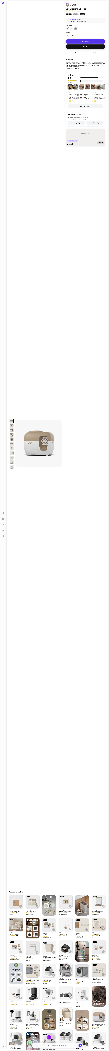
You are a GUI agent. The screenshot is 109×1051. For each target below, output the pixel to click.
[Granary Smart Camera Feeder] (16, 993)
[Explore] (3, 519)
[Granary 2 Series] (82, 994)
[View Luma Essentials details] (35, 928)
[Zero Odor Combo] (49, 925)
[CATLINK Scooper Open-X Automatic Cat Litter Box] (33, 1016)
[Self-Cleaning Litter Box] (16, 1039)
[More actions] (104, 5)
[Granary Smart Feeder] (33, 993)
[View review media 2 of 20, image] (75, 86)
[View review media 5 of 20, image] (93, 86)
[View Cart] (3, 525)
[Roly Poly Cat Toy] (66, 924)
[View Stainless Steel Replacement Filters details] (79, 1026)
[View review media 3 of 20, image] (81, 86)
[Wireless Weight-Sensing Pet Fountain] (66, 902)
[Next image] (59, 444)
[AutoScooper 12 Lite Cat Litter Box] (66, 970)
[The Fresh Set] (99, 947)
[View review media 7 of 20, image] (104, 86)
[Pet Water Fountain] (16, 924)
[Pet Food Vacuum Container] (49, 948)
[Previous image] (18, 444)
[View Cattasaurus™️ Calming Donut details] (19, 974)
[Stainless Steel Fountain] (49, 993)
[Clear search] (80, 1045)
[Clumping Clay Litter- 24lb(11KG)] (33, 902)
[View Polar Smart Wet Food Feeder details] (29, 934)
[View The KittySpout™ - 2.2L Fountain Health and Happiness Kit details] (79, 1020)
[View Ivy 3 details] (52, 905)
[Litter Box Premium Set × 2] (33, 971)
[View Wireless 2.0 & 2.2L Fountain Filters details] (85, 1020)
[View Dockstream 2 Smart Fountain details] (29, 928)
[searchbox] (57, 1045)
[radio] (67, 28)
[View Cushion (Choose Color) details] (46, 905)
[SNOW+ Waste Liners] (16, 902)
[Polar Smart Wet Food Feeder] (66, 947)
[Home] (3, 513)
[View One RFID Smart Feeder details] (35, 934)
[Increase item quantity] (73, 35)
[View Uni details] (52, 911)
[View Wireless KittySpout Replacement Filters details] (85, 1026)
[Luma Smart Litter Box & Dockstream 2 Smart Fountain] (99, 1039)
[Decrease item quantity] (67, 35)
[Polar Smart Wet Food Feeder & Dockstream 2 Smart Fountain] (66, 993)
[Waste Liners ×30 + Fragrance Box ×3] (82, 925)
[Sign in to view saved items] (3, 536)
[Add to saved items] (20, 906)
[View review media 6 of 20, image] (99, 86)
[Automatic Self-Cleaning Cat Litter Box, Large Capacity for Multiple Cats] (49, 1040)
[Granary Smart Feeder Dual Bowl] (16, 1016)
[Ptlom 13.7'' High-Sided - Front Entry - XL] (82, 971)
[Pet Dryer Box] (99, 924)
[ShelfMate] (33, 948)
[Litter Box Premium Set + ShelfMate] (99, 970)
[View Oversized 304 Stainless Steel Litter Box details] (13, 979)
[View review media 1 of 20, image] (70, 86)
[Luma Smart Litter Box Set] (66, 1035)
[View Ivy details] (46, 911)
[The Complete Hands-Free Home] (16, 947)
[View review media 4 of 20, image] (87, 86)
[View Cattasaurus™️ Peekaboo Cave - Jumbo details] (13, 974)
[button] (85, 78)
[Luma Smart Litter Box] (49, 971)
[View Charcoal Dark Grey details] (19, 979)
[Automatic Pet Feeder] (99, 902)
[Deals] (3, 530)
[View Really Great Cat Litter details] (29, 1043)
